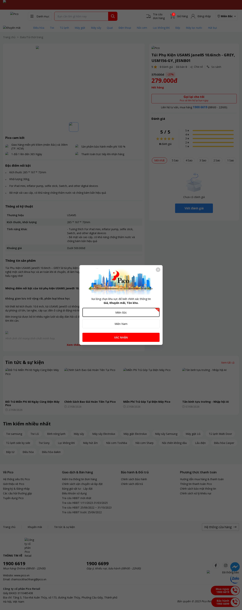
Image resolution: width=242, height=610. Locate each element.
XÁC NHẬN (121, 337)
